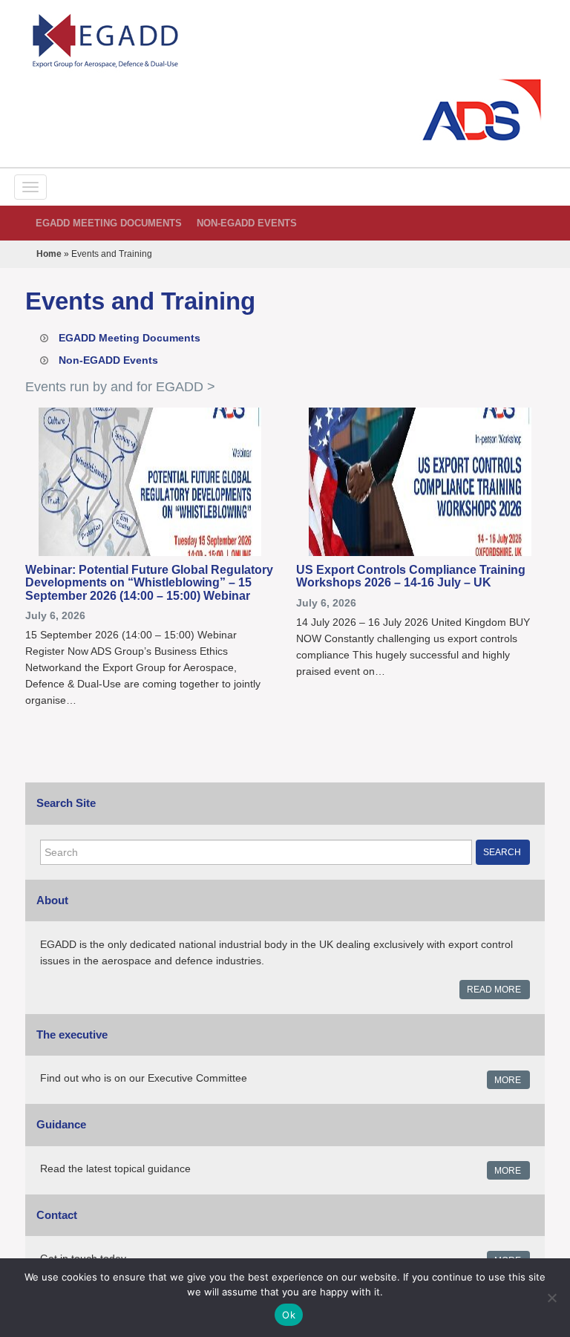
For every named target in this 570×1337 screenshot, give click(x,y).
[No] (551, 1297)
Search (502, 852)
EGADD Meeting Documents (109, 223)
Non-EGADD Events (247, 223)
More (507, 1080)
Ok (288, 1315)
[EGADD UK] (285, 41)
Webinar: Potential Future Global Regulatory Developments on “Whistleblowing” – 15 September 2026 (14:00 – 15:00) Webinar (149, 582)
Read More (494, 989)
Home (49, 254)
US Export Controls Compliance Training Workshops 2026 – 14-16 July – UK (410, 576)
